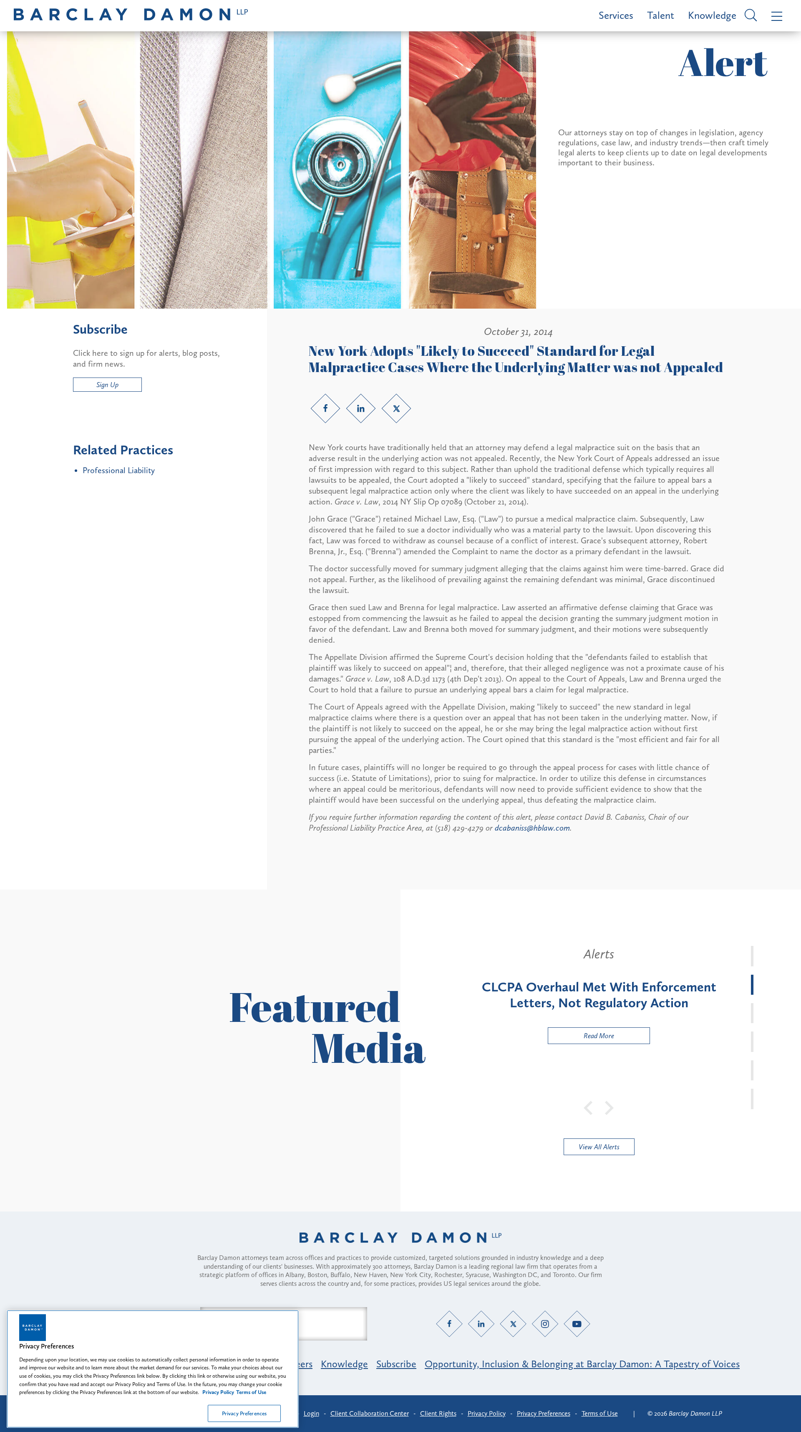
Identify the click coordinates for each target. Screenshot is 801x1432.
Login (311, 1413)
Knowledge (712, 15)
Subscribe (396, 1364)
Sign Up (107, 384)
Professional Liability (119, 470)
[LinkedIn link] (360, 408)
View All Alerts (599, 1147)
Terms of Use (600, 1413)
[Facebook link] (325, 408)
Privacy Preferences (244, 1413)
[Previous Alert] (588, 1107)
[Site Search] (749, 16)
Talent (660, 15)
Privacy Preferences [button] (543, 1413)
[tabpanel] (599, 995)
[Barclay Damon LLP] (131, 15)
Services (616, 15)
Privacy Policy (487, 1413)
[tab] (752, 956)
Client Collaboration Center (369, 1413)
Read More (581, 1038)
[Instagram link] (545, 1323)
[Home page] (400, 1248)
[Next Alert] (609, 1107)
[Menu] (775, 15)
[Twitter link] (396, 408)
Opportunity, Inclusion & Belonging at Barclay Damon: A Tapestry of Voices (582, 1364)
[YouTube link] (577, 1323)
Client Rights (438, 1413)
